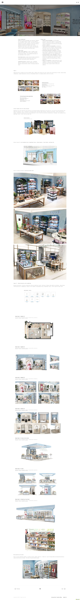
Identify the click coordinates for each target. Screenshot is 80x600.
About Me (64, 597)
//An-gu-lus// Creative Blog (56, 597)
